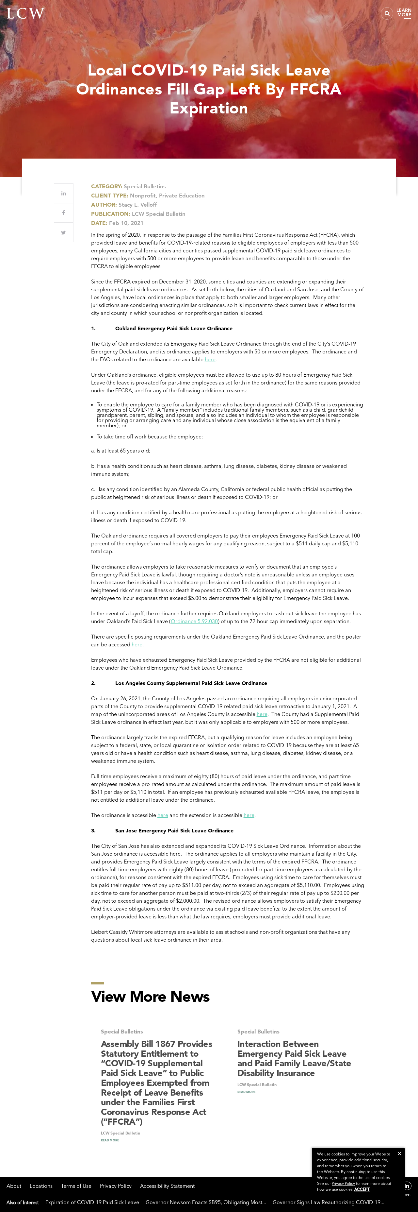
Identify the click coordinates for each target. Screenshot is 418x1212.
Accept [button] (362, 1189)
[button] (399, 1153)
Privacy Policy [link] (343, 1183)
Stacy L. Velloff (138, 204)
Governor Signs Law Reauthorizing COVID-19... (328, 1202)
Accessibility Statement (167, 1186)
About (14, 1186)
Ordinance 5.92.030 (194, 621)
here (210, 359)
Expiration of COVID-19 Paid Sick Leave (92, 1202)
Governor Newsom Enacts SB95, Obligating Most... (206, 1202)
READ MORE (110, 1140)
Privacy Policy (116, 1186)
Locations (41, 1186)
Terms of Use (76, 1186)
